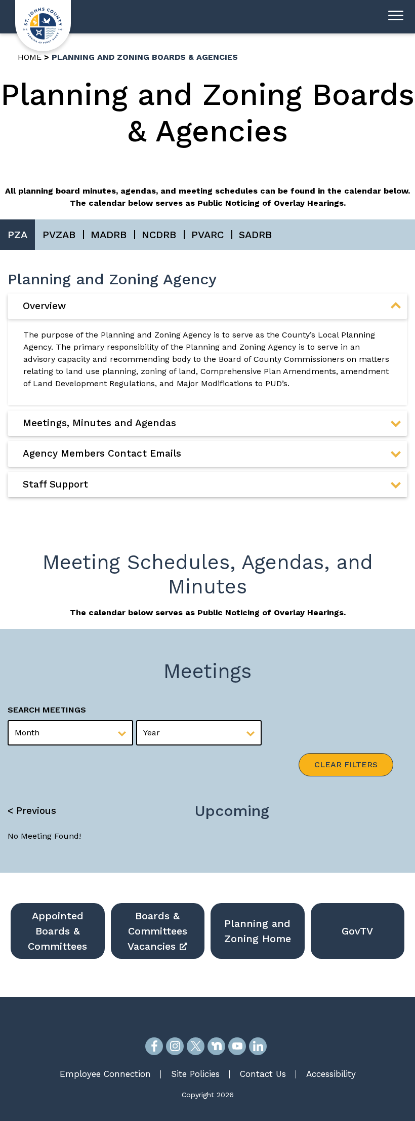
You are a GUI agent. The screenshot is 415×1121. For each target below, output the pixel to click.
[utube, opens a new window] (237, 1046)
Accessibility (331, 1074)
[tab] (207, 306)
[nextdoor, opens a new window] (216, 1046)
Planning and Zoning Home (257, 931)
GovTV (357, 931)
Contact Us (263, 1074)
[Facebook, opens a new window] (154, 1046)
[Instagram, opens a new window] (175, 1046)
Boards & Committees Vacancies (157, 931)
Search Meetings (47, 710)
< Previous (32, 810)
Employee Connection (105, 1074)
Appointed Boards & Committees (57, 931)
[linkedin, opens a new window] (258, 1046)
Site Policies (195, 1074)
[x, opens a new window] (195, 1046)
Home (30, 57)
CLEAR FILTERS (346, 764)
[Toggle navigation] (396, 16)
